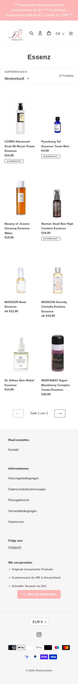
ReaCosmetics (44, 670)
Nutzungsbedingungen (23, 478)
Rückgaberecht (18, 500)
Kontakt (13, 449)
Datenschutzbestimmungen (27, 489)
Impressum (16, 521)
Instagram (15, 547)
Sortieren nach (16, 71)
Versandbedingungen (22, 511)
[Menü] (71, 33)
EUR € (38, 622)
